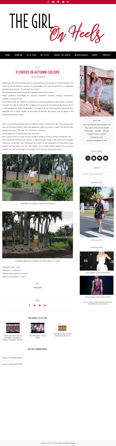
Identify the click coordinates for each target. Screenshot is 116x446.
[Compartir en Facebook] (31, 305)
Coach (23, 277)
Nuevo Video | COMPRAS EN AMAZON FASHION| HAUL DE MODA (97, 303)
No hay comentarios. (38, 77)
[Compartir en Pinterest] (41, 305)
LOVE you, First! (96, 240)
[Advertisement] (37, 423)
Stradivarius (16, 270)
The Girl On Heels (52, 443)
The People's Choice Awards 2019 (97, 273)
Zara (18, 267)
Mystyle (38, 67)
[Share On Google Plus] (45, 305)
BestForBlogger (70, 443)
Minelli (24, 273)
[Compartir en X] (35, 305)
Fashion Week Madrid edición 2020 (98, 297)
